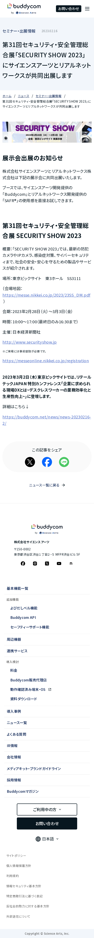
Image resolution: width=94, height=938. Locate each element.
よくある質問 (16, 734)
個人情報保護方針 (18, 865)
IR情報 (12, 745)
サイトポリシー (16, 855)
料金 (13, 670)
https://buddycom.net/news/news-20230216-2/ (46, 420)
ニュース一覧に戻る (44, 485)
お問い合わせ (68, 8)
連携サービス (17, 650)
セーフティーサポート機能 (29, 627)
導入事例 (14, 711)
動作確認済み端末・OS (28, 689)
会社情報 (14, 757)
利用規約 (12, 875)
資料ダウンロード (23, 698)
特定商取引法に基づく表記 (24, 896)
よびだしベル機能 (24, 608)
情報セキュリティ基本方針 (24, 886)
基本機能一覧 (17, 588)
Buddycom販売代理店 (28, 679)
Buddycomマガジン (23, 791)
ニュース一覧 (17, 722)
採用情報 (14, 779)
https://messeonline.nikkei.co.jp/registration (45, 360)
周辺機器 (14, 639)
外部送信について (18, 916)
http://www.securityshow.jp (29, 342)
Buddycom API (23, 617)
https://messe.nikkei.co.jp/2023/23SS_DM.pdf (46, 295)
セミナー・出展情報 (18, 31)
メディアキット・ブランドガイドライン (34, 768)
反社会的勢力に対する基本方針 (28, 906)
